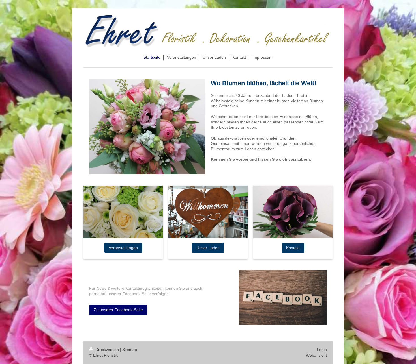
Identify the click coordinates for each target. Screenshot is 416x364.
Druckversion (107, 349)
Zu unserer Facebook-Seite (118, 310)
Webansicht (316, 355)
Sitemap (129, 349)
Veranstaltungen (123, 247)
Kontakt (293, 247)
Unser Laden (208, 247)
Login (322, 349)
